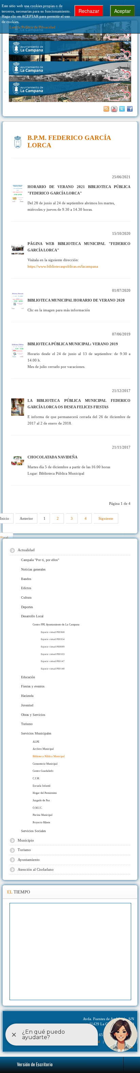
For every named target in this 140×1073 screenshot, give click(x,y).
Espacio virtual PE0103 (53, 654)
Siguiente (106, 518)
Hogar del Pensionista (45, 793)
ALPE (36, 741)
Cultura (26, 597)
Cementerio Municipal (45, 763)
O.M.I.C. (37, 807)
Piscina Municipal (42, 815)
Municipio (26, 840)
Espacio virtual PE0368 (53, 632)
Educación (28, 677)
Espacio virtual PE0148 (53, 668)
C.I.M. (36, 778)
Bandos (26, 579)
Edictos (26, 588)
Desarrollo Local (32, 616)
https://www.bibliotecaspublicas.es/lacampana (63, 266)
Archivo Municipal (43, 748)
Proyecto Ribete (41, 822)
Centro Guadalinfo (43, 770)
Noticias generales (33, 569)
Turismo (27, 724)
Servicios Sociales (33, 831)
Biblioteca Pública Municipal (49, 756)
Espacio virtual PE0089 (53, 646)
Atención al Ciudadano (36, 869)
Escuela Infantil (41, 785)
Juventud (27, 705)
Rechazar (88, 10)
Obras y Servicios (33, 715)
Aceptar (122, 10)
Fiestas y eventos (33, 686)
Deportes (27, 607)
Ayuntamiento (29, 860)
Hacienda (27, 696)
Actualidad (26, 550)
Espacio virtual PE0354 (53, 639)
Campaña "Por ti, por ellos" (40, 560)
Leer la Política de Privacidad (32, 27)
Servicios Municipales (36, 733)
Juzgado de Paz (41, 800)
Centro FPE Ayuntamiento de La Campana (56, 624)
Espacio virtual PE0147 (53, 661)
